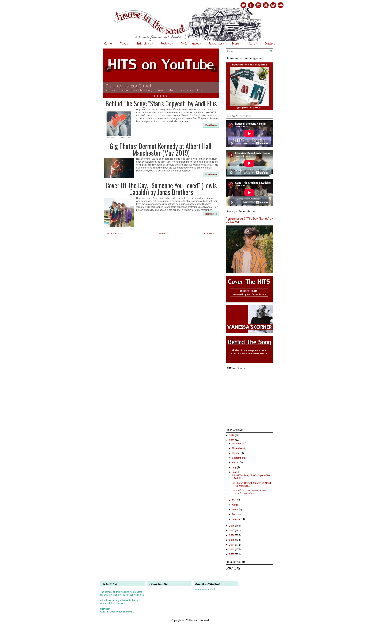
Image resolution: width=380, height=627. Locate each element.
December (237, 443)
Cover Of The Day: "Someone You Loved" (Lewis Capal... (249, 492)
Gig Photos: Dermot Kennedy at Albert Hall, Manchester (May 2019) (161, 149)
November (237, 448)
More (236, 43)
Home (108, 43)
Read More (211, 125)
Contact (271, 43)
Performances (190, 43)
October (236, 453)
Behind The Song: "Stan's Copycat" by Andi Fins (161, 103)
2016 (232, 535)
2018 (232, 525)
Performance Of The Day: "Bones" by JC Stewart (249, 220)
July (234, 467)
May (234, 500)
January (236, 519)
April (234, 504)
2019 (232, 440)
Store (252, 43)
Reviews (166, 43)
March (235, 509)
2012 (232, 554)
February (237, 514)
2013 (232, 549)
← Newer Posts (112, 233)
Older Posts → (210, 233)
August (236, 462)
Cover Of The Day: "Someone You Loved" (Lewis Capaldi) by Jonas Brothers (161, 188)
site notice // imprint (204, 589)
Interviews (145, 43)
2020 (232, 435)
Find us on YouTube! (128, 86)
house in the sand (125, 611)
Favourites (216, 43)
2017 (232, 530)
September (238, 457)
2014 (232, 544)
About (125, 43)
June (235, 472)
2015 (232, 540)
